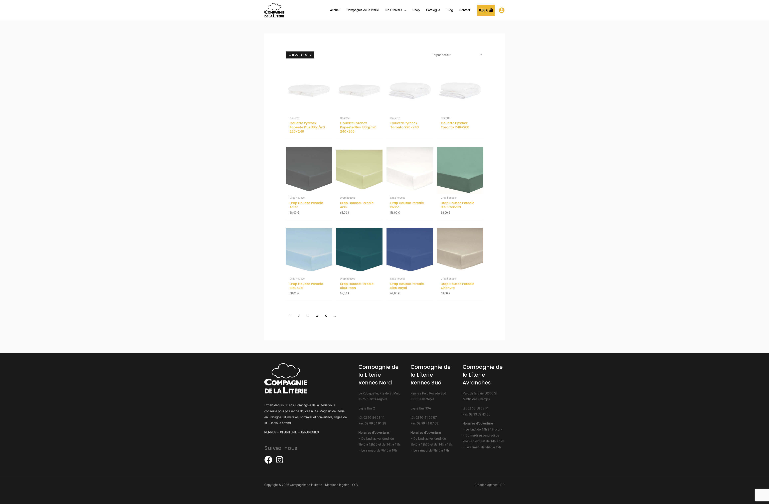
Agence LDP (496, 485)
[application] (404, 10)
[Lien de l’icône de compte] (502, 10)
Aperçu (309, 110)
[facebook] (269, 460)
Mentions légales (337, 485)
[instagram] (281, 460)
